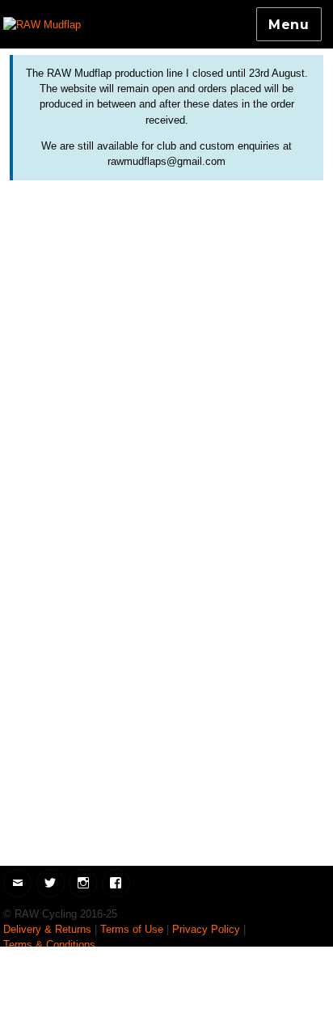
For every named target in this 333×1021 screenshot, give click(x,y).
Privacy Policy (206, 929)
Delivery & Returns (47, 929)
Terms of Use (131, 929)
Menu (289, 24)
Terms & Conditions (49, 945)
